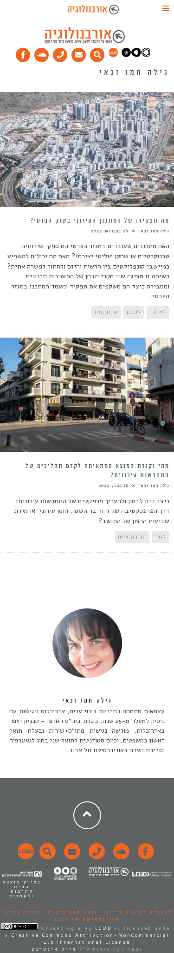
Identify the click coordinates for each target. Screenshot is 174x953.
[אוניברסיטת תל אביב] (136, 55)
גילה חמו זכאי (154, 231)
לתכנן (133, 311)
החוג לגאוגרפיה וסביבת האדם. (49, 912)
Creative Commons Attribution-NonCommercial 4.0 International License (90, 939)
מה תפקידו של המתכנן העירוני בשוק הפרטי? (100, 220)
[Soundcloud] (41, 53)
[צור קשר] (95, 856)
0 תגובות (106, 311)
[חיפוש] (97, 53)
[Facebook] (23, 53)
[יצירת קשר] (60, 53)
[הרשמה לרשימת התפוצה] (79, 53)
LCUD (103, 928)
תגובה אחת (132, 536)
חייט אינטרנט (54, 949)
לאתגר (158, 311)
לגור (160, 536)
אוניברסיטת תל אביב (87, 919)
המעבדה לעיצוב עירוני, (135, 912)
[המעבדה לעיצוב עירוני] (113, 55)
